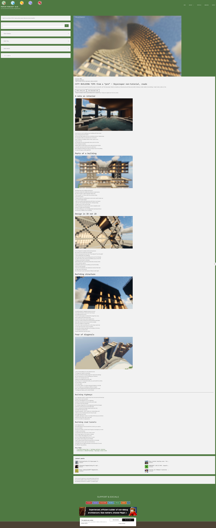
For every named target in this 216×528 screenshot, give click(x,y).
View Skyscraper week (93, 90)
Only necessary (116, 519)
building (79, 81)
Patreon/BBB (103, 502)
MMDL (81, 78)
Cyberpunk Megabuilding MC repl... (89, 465)
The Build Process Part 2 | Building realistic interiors (91, 449)
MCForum (117, 502)
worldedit (95, 81)
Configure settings (121, 523)
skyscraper (87, 81)
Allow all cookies (128, 519)
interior (83, 81)
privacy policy (84, 523)
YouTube (89, 502)
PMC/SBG (111, 502)
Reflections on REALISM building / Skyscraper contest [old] (92, 450)
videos (91, 81)
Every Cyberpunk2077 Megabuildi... (89, 469)
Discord (95, 502)
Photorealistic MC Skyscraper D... (89, 461)
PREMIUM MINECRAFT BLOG (9, 7)
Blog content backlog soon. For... (159, 461)
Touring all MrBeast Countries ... (159, 469)
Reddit (123, 502)
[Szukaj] (67, 25)
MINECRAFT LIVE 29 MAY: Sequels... (159, 465)
